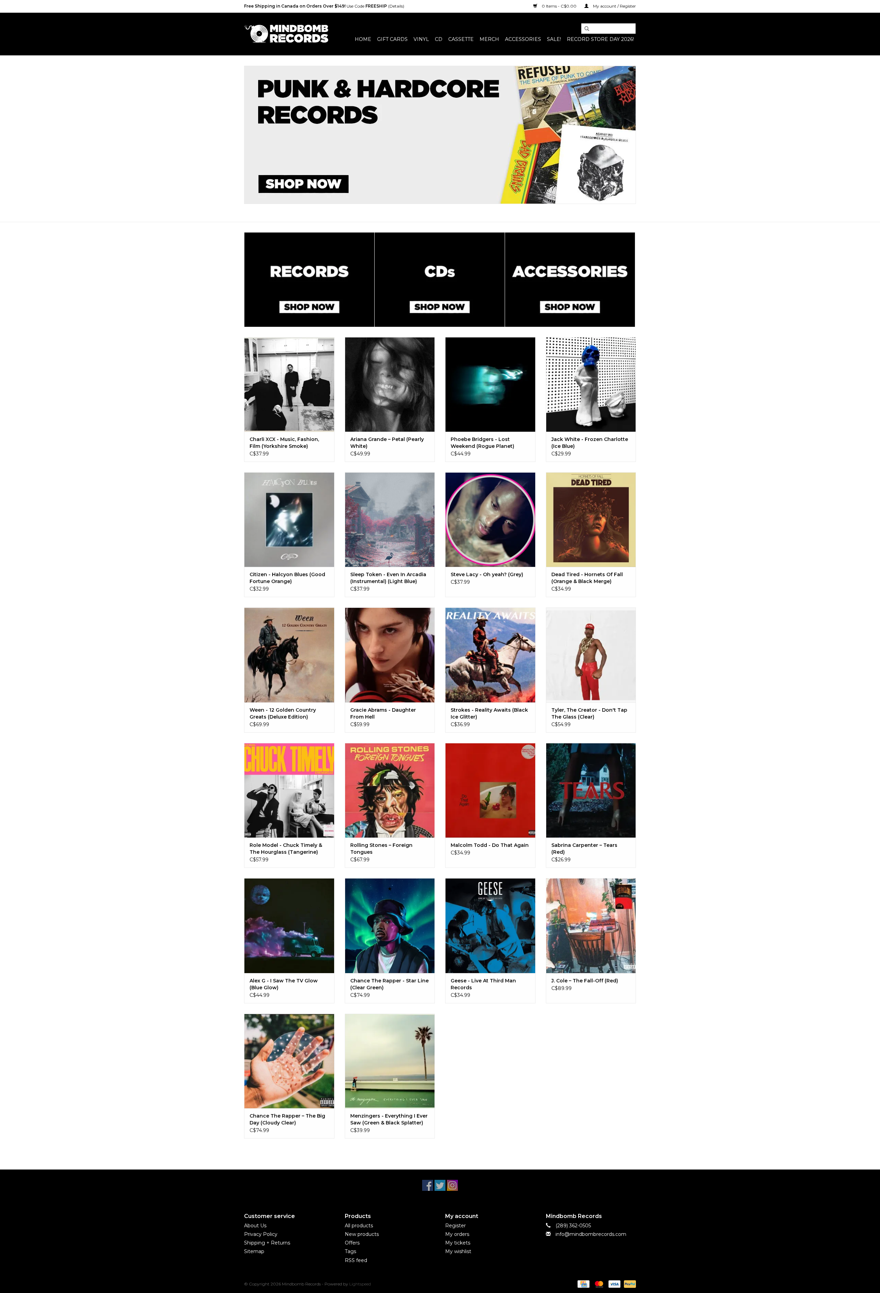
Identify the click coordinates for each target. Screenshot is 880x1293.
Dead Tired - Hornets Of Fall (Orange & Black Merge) (587, 577)
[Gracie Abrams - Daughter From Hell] (390, 654)
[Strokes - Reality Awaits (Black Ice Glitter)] (490, 654)
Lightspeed (360, 1283)
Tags (350, 1251)
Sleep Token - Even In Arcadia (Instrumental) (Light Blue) (388, 577)
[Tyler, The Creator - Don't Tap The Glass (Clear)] (591, 654)
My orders (457, 1234)
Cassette (461, 39)
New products (362, 1234)
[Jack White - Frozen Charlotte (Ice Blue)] (591, 384)
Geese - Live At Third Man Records (483, 984)
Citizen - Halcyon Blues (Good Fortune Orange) (287, 577)
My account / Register (614, 6)
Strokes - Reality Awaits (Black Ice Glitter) (489, 713)
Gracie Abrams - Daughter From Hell (383, 713)
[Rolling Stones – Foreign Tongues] (390, 790)
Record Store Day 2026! (600, 39)
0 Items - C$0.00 (559, 6)
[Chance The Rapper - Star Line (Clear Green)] (390, 925)
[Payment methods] (582, 1283)
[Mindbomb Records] (286, 33)
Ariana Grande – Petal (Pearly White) (387, 442)
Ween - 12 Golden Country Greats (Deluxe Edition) (283, 713)
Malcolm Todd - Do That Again (490, 845)
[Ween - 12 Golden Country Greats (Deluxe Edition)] (289, 654)
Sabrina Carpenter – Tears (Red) (584, 848)
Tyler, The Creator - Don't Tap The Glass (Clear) (589, 713)
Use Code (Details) (324, 6)
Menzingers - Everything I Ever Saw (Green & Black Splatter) (389, 1119)
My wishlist (458, 1251)
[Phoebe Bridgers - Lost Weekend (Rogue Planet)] (490, 384)
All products (359, 1225)
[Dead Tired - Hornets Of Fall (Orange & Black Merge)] (591, 519)
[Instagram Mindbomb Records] (452, 1185)
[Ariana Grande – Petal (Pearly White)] (390, 384)
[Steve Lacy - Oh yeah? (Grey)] (490, 519)
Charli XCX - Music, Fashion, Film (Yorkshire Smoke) (284, 442)
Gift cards (392, 39)
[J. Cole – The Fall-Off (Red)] (591, 925)
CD (438, 39)
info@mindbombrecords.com (591, 1234)
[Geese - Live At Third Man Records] (490, 925)
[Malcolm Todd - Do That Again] (490, 790)
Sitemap (254, 1251)
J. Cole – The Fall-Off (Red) (584, 981)
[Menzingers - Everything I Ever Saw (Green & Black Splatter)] (390, 1061)
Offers (352, 1243)
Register (455, 1225)
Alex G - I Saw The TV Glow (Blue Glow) (284, 984)
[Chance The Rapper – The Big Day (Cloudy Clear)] (289, 1061)
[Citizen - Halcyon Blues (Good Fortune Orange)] (289, 519)
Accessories (523, 39)
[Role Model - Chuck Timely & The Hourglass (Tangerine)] (289, 790)
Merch (489, 39)
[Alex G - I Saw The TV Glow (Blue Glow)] (289, 925)
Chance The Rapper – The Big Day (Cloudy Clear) (287, 1119)
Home (363, 39)
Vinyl (421, 39)
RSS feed (356, 1260)
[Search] (584, 29)
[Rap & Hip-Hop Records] (440, 135)
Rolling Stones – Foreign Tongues (381, 848)
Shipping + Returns (267, 1243)
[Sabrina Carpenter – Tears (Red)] (591, 790)
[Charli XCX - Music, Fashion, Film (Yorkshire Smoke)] (289, 384)
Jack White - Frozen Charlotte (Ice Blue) (589, 442)
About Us (255, 1225)
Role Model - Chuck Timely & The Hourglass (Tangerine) (286, 848)
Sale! (554, 39)
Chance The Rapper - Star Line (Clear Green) (389, 984)
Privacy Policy (260, 1234)
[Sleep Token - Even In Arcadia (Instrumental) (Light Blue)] (390, 519)
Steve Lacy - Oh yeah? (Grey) (487, 574)
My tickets (457, 1243)
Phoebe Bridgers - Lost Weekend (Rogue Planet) (482, 442)
